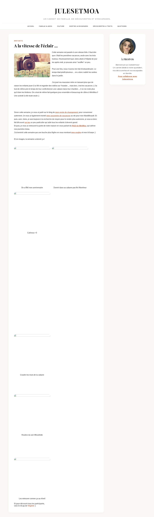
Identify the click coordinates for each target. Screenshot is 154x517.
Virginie (31, 506)
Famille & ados (45, 26)
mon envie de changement (66, 112)
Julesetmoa (77, 10)
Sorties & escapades (78, 26)
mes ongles (76, 132)
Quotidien (122, 26)
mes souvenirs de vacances (58, 116)
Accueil (31, 26)
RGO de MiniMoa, (79, 126)
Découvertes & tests (103, 26)
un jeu (27, 122)
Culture (60, 26)
